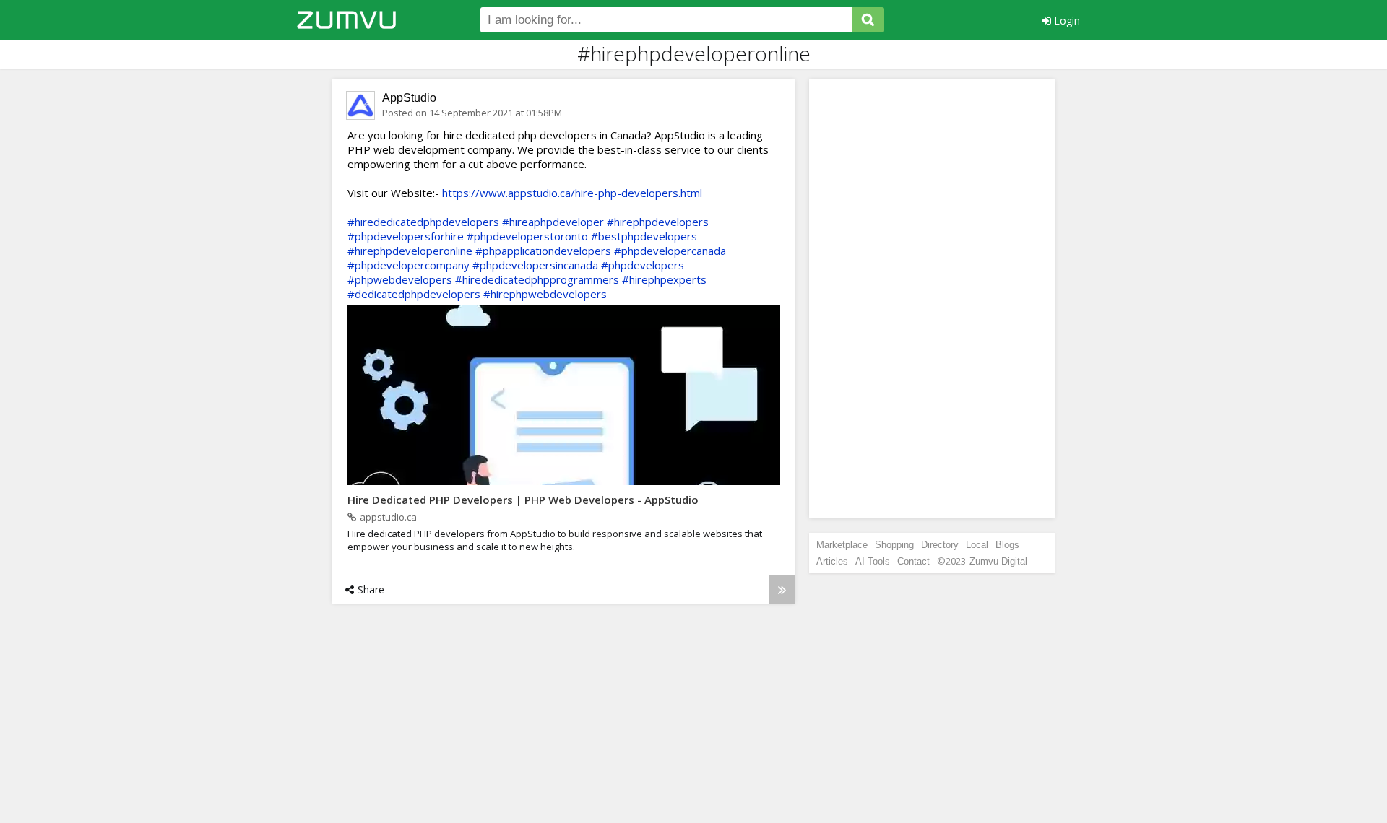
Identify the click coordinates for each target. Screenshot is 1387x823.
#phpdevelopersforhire (405, 236)
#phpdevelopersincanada (535, 265)
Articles (832, 561)
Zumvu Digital (998, 561)
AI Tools (872, 561)
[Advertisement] (932, 298)
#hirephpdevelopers (658, 221)
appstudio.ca (388, 516)
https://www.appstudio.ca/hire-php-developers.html (572, 193)
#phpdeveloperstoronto (527, 236)
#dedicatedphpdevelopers (413, 294)
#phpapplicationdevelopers (543, 250)
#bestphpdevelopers (644, 236)
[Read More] (782, 589)
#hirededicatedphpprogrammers (537, 279)
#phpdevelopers (642, 265)
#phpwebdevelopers (399, 279)
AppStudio (409, 98)
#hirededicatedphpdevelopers (423, 221)
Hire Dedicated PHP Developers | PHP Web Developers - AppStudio (523, 499)
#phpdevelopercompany (408, 265)
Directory (940, 544)
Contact (913, 561)
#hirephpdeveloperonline (409, 250)
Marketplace (842, 544)
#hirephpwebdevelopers (545, 294)
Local (977, 544)
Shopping (894, 544)
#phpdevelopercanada (670, 250)
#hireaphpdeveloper (553, 221)
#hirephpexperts (664, 279)
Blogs (1007, 544)
